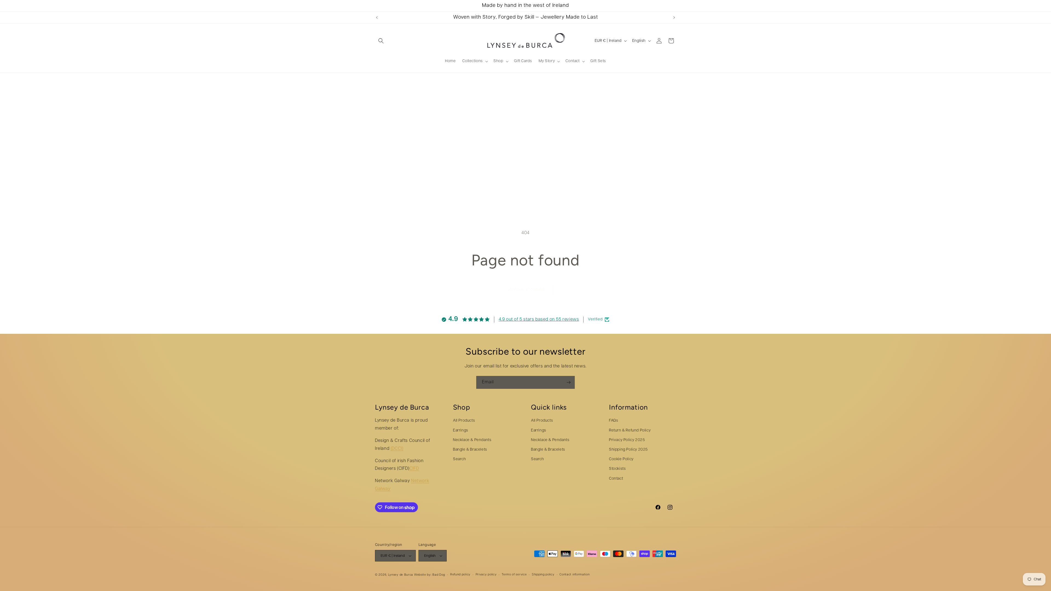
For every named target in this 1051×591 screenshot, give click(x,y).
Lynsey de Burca (400, 574)
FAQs (613, 421)
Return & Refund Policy (630, 430)
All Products (464, 421)
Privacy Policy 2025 (627, 440)
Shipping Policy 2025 (628, 450)
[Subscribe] (568, 382)
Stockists (617, 469)
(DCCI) (397, 449)
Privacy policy (486, 574)
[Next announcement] (674, 17)
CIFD (414, 469)
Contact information (574, 574)
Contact (616, 479)
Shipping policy (543, 574)
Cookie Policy (621, 459)
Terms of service (514, 574)
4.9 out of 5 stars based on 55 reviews (539, 319)
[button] (381, 41)
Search (459, 459)
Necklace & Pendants (472, 440)
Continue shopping (526, 290)
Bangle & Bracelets (470, 450)
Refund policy (460, 574)
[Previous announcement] (377, 17)
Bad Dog (438, 574)
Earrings (460, 430)
